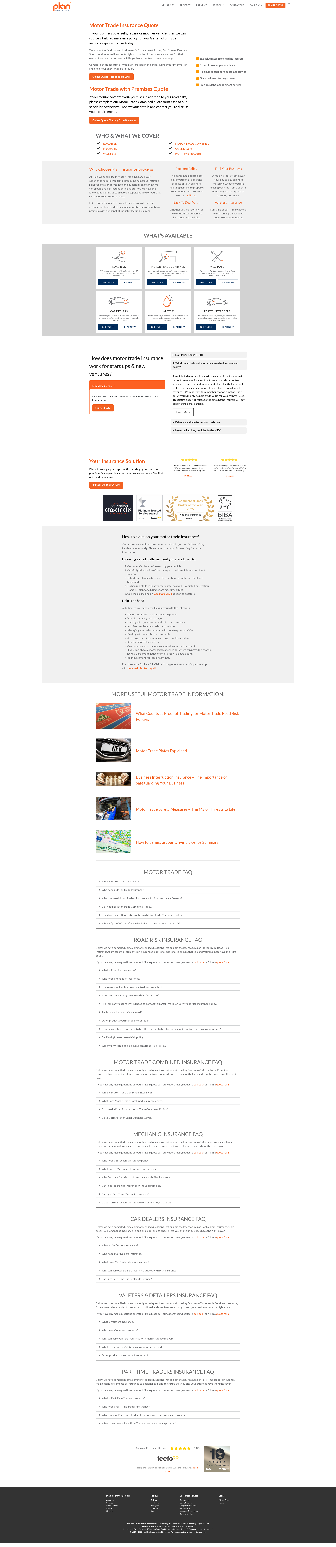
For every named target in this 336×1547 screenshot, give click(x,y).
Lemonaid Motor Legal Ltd (143, 668)
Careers (109, 1503)
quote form (223, 962)
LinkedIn (154, 1508)
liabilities (190, 195)
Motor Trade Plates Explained (161, 750)
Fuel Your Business (228, 169)
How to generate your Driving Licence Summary (177, 842)
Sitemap (109, 1511)
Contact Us (237, 5)
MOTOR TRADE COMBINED (192, 143)
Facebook (155, 1503)
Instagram (155, 1505)
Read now (130, 282)
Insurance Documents (189, 1511)
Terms (221, 1503)
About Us (110, 1500)
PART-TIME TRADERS (188, 153)
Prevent (201, 5)
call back (199, 962)
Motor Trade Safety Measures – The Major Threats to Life (185, 809)
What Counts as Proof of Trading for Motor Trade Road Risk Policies (187, 716)
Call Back (256, 5)
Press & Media (112, 1505)
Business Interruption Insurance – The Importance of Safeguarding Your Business (181, 780)
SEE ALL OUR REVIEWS (106, 485)
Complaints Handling (188, 1505)
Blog (152, 1511)
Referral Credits (186, 1514)
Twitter (154, 1500)
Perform (218, 5)
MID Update (185, 1508)
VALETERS (109, 153)
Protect (185, 5)
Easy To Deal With (186, 202)
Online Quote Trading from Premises (114, 120)
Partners (110, 1508)
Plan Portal (275, 5)
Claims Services (186, 1503)
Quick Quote (103, 407)
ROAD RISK (110, 143)
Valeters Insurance (228, 202)
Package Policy (186, 169)
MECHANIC (110, 148)
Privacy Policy (224, 1500)
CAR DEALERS (184, 148)
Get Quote (108, 282)
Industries (167, 5)
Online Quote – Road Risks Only (111, 76)
